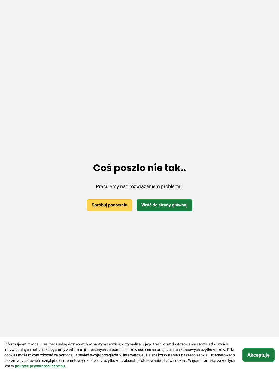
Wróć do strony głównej (164, 205)
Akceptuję (258, 355)
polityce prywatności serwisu (40, 366)
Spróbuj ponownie (109, 205)
